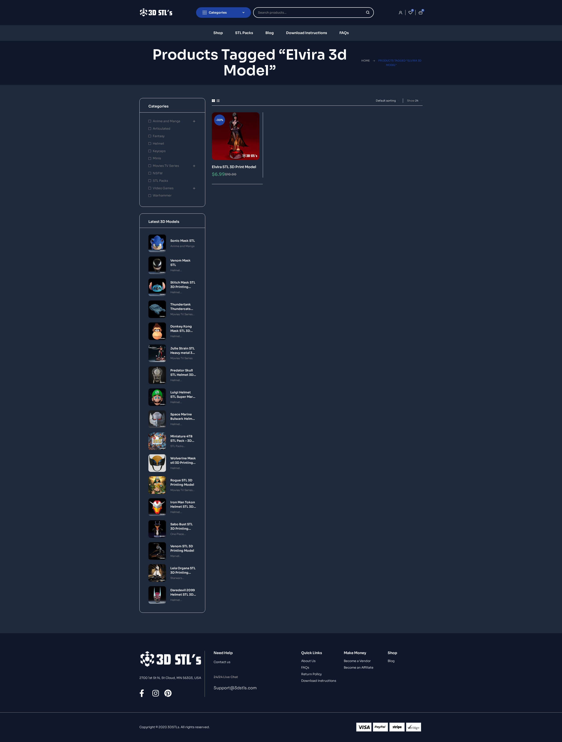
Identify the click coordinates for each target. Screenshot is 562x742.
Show (410, 100)
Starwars (176, 578)
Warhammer (162, 195)
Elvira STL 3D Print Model (234, 167)
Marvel (174, 556)
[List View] (218, 100)
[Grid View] (213, 100)
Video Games (163, 188)
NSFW (157, 173)
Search (368, 12)
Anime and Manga (166, 121)
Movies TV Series (166, 166)
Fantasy (158, 136)
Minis (157, 158)
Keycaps (159, 151)
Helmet (158, 143)
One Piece (177, 534)
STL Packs (160, 181)
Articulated (161, 129)
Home (365, 60)
